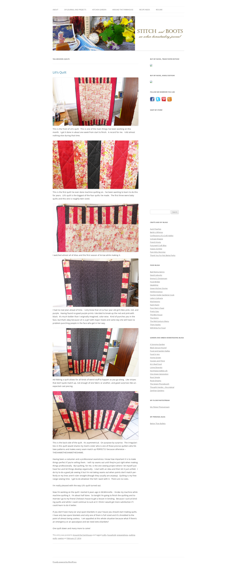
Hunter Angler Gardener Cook (162, 295)
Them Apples (155, 324)
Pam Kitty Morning (157, 252)
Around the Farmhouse (122, 10)
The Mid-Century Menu (159, 321)
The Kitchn (154, 318)
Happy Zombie (156, 249)
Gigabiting (154, 285)
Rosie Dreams (155, 380)
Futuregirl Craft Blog (158, 245)
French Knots (155, 242)
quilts (55, 538)
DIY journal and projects (75, 10)
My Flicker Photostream (160, 407)
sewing (61, 538)
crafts (104, 535)
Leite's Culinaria (156, 298)
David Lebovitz (156, 275)
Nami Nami (154, 305)
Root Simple (155, 377)
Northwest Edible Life (158, 370)
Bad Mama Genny (157, 272)
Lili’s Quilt (59, 72)
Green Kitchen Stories (159, 288)
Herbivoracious (156, 291)
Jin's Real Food (156, 364)
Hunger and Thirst (157, 361)
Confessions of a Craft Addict (161, 235)
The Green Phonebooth (159, 384)
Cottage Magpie (156, 239)
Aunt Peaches (155, 229)
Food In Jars (155, 354)
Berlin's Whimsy (156, 232)
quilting (132, 535)
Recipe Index (144, 10)
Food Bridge (155, 281)
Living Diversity (156, 367)
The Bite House (156, 314)
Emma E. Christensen (158, 278)
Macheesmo (155, 301)
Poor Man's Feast (157, 308)
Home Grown (155, 357)
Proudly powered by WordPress (65, 562)
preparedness (122, 535)
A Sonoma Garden (157, 344)
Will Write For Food (158, 328)
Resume (159, 10)
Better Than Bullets (158, 423)
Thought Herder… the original (162, 387)
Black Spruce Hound (158, 347)
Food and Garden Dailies (160, 351)
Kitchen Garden (99, 10)
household (111, 535)
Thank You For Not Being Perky (162, 255)
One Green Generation (159, 374)
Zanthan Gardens (157, 390)
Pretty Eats (154, 311)
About (55, 10)
